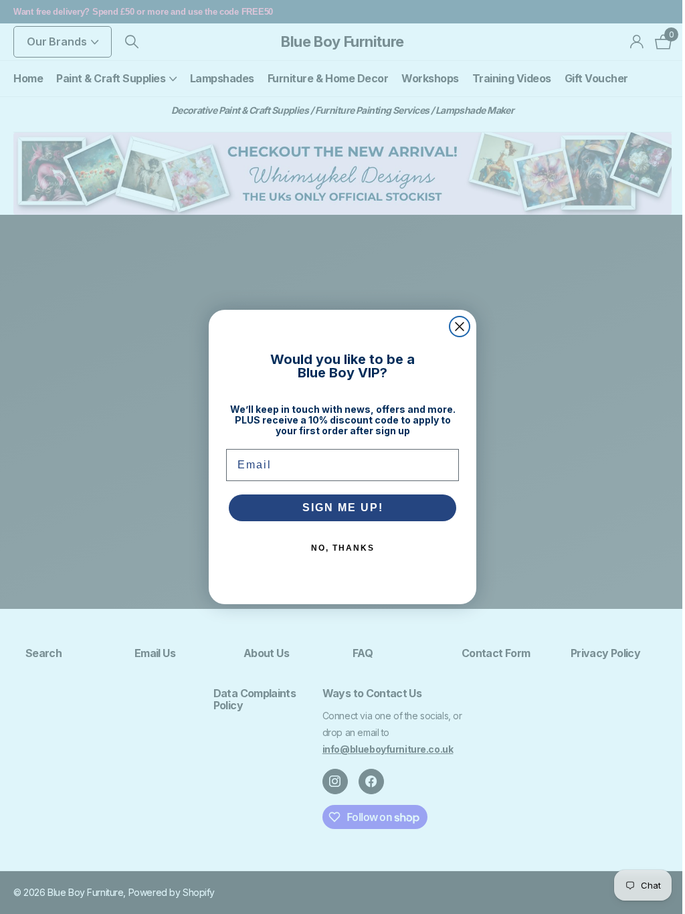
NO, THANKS (343, 548)
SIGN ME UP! (342, 507)
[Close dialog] (460, 326)
